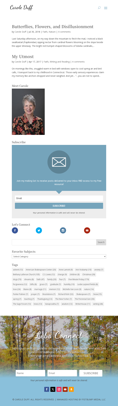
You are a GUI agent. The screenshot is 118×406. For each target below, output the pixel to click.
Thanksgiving (44, 299)
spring (17, 299)
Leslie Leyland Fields (87, 284)
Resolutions (49, 294)
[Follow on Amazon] (71, 389)
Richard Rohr (65, 294)
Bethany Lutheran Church (26, 274)
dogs (17, 279)
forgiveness (20, 284)
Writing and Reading (60, 61)
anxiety (98, 269)
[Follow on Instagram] (59, 389)
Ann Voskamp (83, 269)
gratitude (55, 284)
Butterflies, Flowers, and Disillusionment (52, 26)
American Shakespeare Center (41, 269)
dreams (29, 279)
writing (98, 304)
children (74, 274)
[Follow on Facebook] (46, 389)
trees (38, 304)
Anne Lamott (66, 269)
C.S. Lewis (49, 274)
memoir (54, 289)
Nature (52, 31)
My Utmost (23, 56)
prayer (35, 294)
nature (89, 289)
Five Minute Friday (79, 279)
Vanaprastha (52, 304)
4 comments (64, 31)
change (62, 274)
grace (43, 284)
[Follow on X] (52, 389)
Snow (97, 294)
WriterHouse (82, 304)
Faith (45, 31)
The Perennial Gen (84, 299)
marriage (40, 289)
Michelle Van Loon (72, 289)
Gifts (33, 284)
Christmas (89, 274)
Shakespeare (83, 294)
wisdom (67, 304)
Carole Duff (20, 31)
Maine (27, 289)
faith (40, 279)
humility (69, 284)
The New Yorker (63, 299)
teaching (29, 299)
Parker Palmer (20, 294)
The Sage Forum (22, 304)
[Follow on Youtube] (65, 389)
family (51, 279)
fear (62, 279)
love (16, 289)
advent (18, 269)
